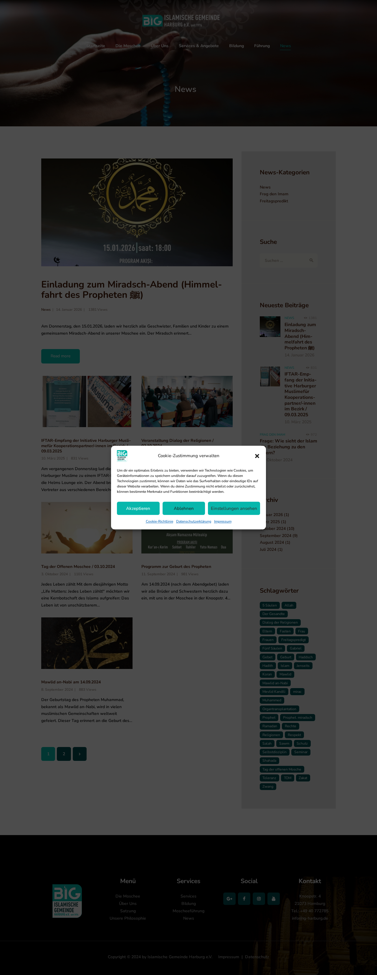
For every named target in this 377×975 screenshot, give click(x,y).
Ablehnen (184, 508)
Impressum (223, 521)
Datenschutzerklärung (193, 521)
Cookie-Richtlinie (159, 521)
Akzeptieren (138, 508)
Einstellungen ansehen (234, 508)
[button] (257, 456)
